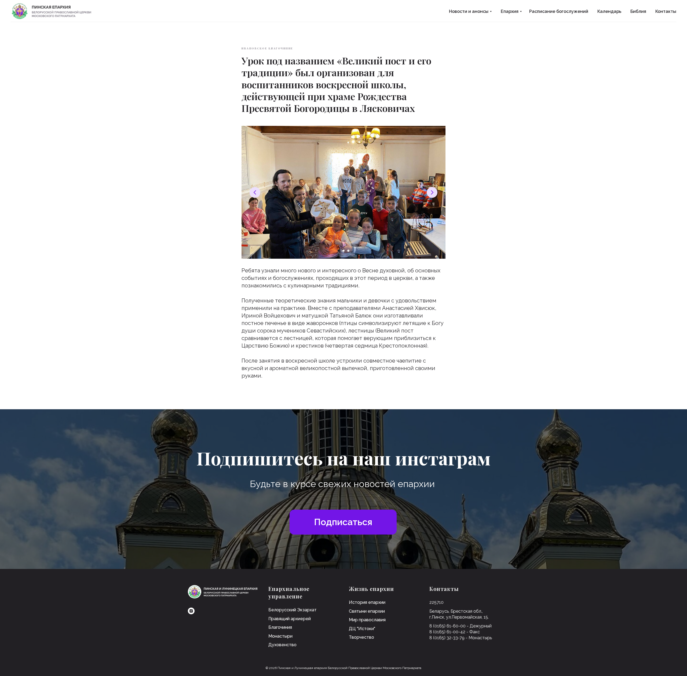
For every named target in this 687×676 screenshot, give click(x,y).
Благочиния (280, 627)
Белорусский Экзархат (292, 609)
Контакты (665, 11)
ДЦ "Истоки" (362, 628)
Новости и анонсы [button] (468, 11)
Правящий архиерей (289, 618)
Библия (638, 11)
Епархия (509, 11)
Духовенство (282, 644)
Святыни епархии (367, 611)
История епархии (367, 602)
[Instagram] (191, 611)
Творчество (361, 637)
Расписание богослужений (558, 11)
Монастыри (280, 636)
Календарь (609, 11)
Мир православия (367, 619)
